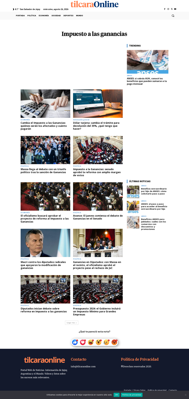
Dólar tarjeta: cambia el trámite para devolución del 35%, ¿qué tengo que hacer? (96, 125)
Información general (81, 120)
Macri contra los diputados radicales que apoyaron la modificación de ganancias (43, 265)
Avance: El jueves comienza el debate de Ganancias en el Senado (98, 217)
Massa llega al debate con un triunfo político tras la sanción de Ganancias (43, 170)
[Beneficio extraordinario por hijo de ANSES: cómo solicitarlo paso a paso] (133, 192)
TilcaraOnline (44, 360)
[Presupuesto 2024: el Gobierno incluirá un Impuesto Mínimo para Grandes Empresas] (98, 289)
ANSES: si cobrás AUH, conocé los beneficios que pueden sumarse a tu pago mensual (147, 81)
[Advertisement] (72, 63)
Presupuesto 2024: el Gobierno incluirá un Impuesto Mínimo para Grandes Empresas (97, 311)
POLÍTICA (25, 166)
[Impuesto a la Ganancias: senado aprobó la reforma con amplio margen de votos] (98, 150)
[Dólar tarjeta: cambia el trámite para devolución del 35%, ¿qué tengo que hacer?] (98, 103)
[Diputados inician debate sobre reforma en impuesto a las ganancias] (45, 289)
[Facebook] (164, 9)
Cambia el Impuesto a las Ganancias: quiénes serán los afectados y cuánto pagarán (44, 125)
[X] (172, 9)
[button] (173, 16)
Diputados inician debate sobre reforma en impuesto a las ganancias (44, 310)
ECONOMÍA (25, 120)
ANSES (129, 75)
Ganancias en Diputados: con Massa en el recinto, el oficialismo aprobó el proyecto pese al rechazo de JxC (97, 265)
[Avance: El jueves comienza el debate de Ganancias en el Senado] (98, 196)
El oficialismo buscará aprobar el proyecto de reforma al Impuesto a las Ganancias (45, 218)
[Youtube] (175, 9)
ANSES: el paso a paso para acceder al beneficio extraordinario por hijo (154, 206)
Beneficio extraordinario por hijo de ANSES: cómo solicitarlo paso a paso (154, 191)
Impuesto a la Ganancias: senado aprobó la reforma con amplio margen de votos (97, 172)
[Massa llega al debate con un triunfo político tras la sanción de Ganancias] (45, 150)
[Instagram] (168, 9)
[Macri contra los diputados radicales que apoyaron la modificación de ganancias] (45, 243)
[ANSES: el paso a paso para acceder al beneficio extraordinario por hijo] (133, 207)
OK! (116, 395)
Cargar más (71, 323)
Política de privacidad (131, 395)
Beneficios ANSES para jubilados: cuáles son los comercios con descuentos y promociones (153, 224)
